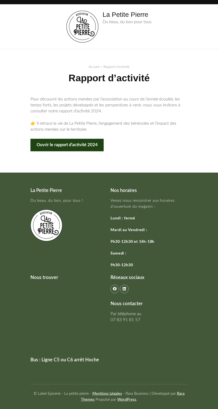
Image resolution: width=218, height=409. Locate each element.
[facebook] (114, 289)
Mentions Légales (107, 394)
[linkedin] (124, 289)
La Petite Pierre (125, 14)
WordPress (126, 400)
